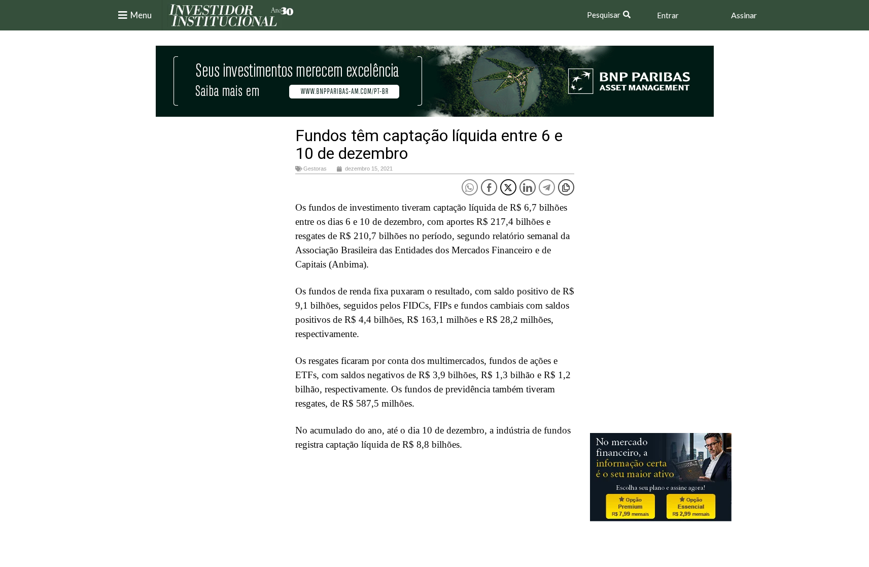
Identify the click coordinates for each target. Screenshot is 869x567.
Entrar (668, 15)
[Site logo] (231, 14)
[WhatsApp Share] (470, 187)
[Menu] (123, 15)
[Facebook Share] (489, 187)
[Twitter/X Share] (508, 187)
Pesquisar (603, 14)
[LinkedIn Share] (527, 187)
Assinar (744, 15)
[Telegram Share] (547, 187)
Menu (141, 15)
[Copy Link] (566, 187)
